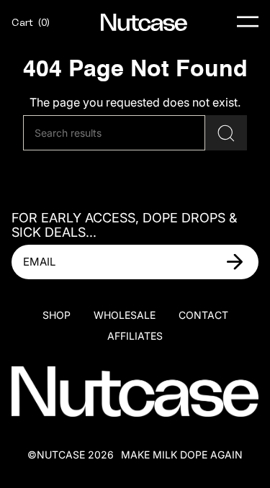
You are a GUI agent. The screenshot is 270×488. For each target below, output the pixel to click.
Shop (56, 315)
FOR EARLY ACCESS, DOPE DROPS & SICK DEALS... (124, 225)
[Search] (226, 132)
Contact (203, 315)
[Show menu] (247, 22)
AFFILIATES (135, 336)
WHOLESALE (125, 315)
